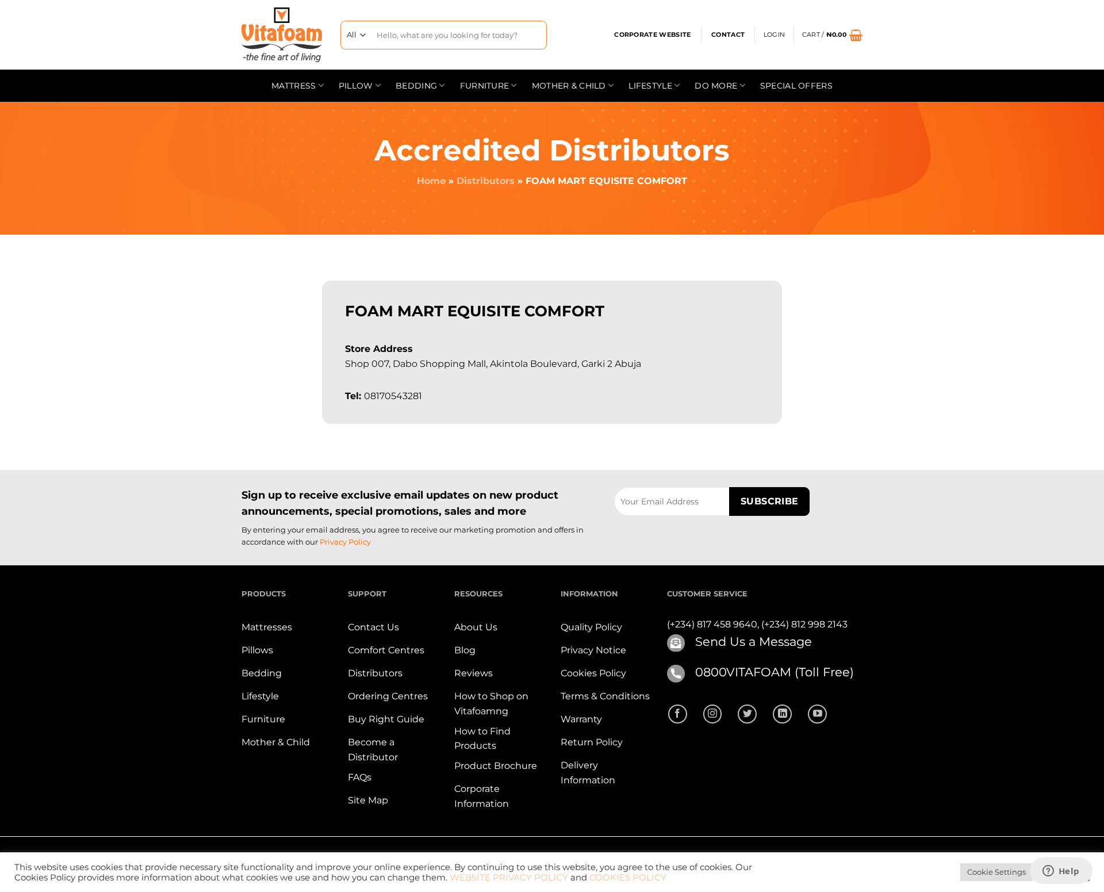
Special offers (796, 86)
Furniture (484, 86)
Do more (716, 86)
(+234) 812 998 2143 (804, 624)
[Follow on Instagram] (712, 714)
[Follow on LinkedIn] (782, 714)
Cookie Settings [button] (996, 871)
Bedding (416, 86)
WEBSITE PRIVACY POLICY (509, 877)
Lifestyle (650, 86)
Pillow (356, 86)
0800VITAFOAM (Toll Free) (774, 672)
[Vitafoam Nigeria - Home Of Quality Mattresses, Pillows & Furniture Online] (282, 34)
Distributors (486, 180)
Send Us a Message (753, 641)
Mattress (293, 86)
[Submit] (533, 34)
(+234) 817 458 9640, (714, 624)
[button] (774, 35)
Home (431, 180)
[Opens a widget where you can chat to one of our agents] (1060, 871)
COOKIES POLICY (627, 877)
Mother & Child (569, 86)
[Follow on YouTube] (817, 714)
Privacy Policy (345, 541)
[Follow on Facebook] (677, 714)
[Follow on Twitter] (747, 714)
